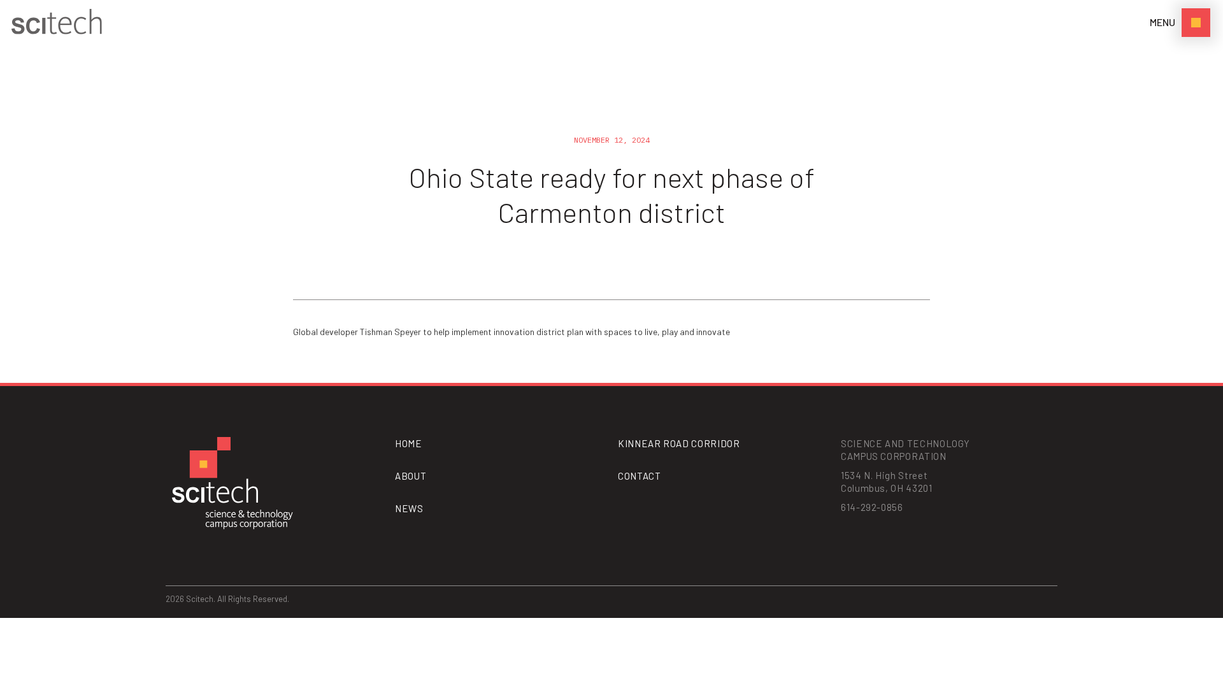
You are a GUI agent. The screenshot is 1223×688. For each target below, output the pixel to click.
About (410, 476)
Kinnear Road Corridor (679, 443)
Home (408, 443)
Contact (639, 476)
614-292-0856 (872, 507)
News (409, 508)
